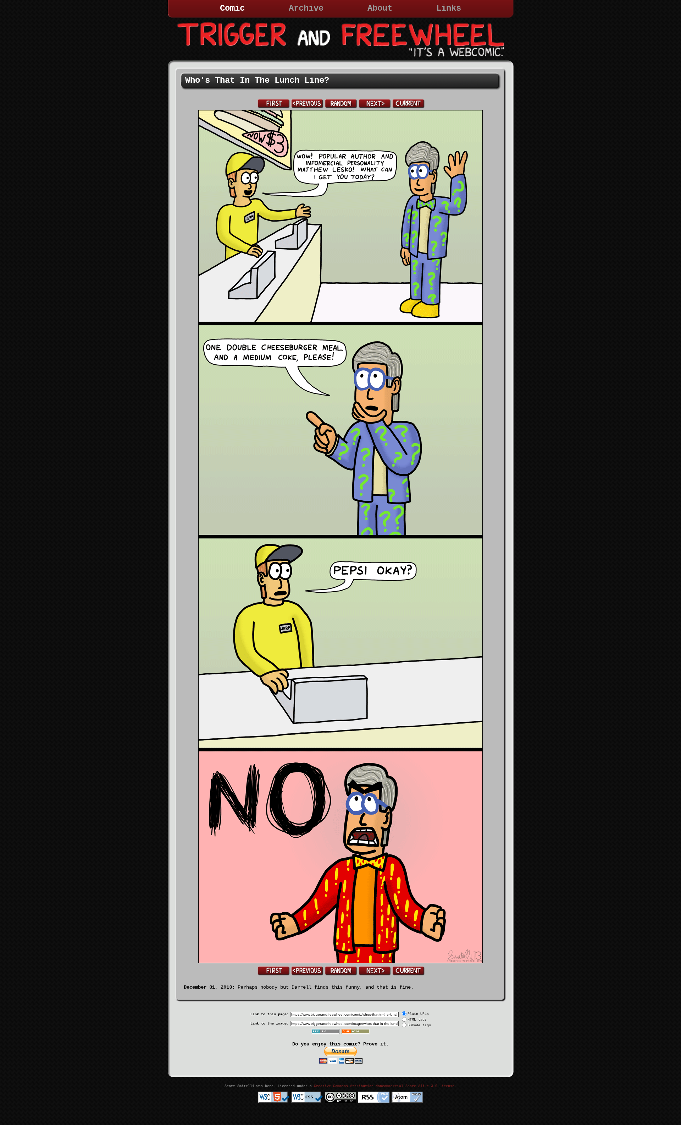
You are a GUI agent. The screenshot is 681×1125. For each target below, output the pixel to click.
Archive (306, 8)
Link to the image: (269, 1024)
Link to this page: (269, 1014)
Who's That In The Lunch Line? (257, 80)
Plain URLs (418, 1014)
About (379, 8)
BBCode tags (419, 1025)
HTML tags (417, 1020)
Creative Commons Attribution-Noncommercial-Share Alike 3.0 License (384, 1086)
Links (448, 8)
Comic (232, 8)
